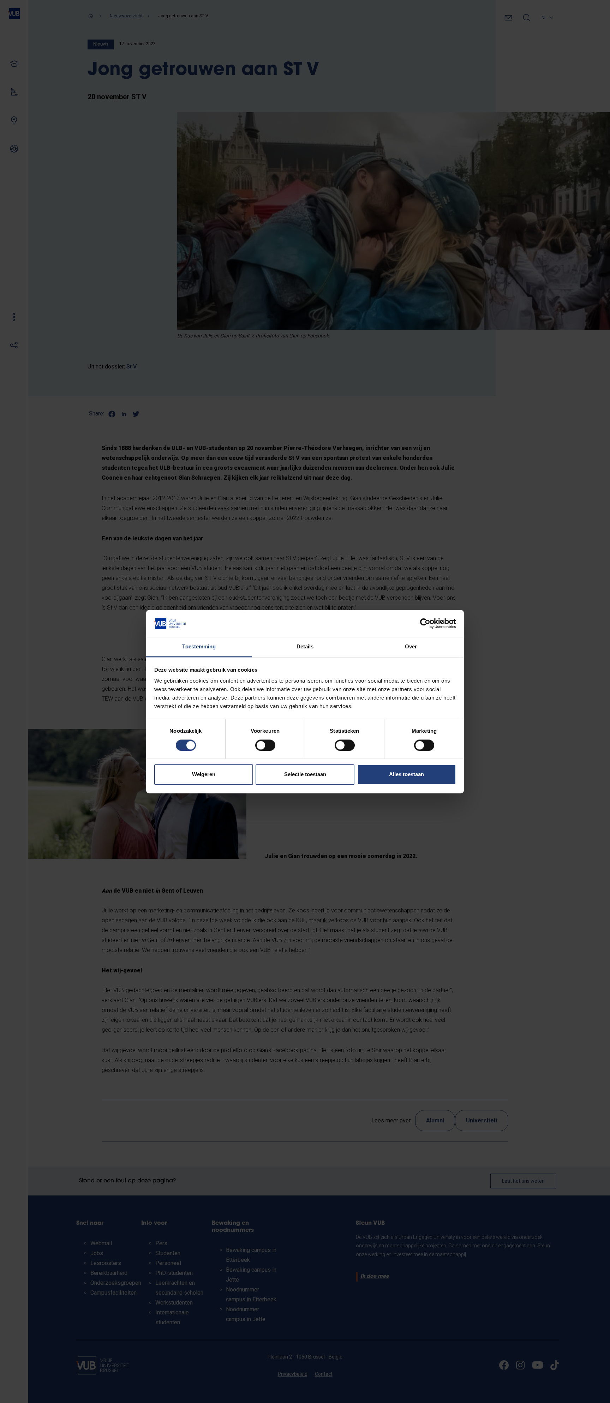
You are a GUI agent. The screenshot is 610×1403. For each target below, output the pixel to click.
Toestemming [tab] (199, 647)
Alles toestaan (406, 775)
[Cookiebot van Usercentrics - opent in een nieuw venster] (425, 623)
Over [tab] (411, 647)
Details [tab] (305, 647)
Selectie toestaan (305, 775)
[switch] (265, 745)
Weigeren (203, 775)
